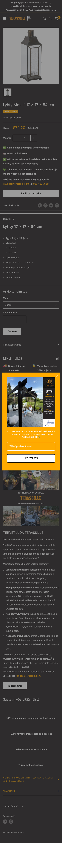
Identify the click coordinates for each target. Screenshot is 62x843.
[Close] (56, 376)
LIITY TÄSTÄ (31, 458)
